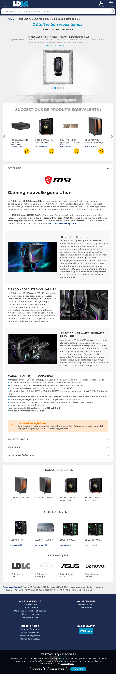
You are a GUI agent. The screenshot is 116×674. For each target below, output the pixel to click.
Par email (86, 631)
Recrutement (86, 607)
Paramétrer (57, 669)
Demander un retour (30, 639)
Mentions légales (30, 617)
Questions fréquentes (30, 629)
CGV (24, 607)
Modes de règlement (30, 635)
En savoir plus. (67, 663)
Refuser (37, 669)
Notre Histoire (30, 604)
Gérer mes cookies (30, 614)
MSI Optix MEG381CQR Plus (62, 223)
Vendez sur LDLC (86, 604)
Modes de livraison (30, 632)
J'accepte (78, 669)
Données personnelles (25, 611)
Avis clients (33, 607)
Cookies (42, 611)
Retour (11, 19)
